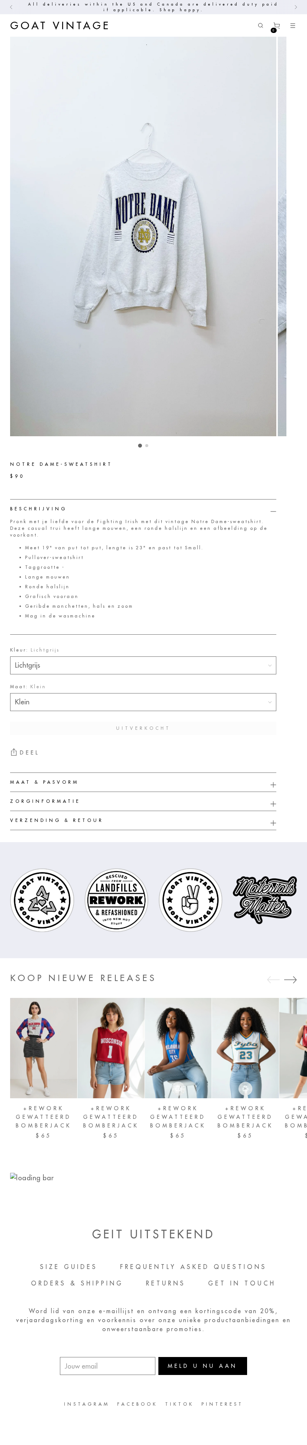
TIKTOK (179, 1404)
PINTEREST (222, 1404)
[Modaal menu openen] (293, 25)
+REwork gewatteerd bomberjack (44, 1117)
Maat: (28, 686)
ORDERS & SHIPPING (77, 1283)
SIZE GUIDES (69, 1267)
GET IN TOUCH (242, 1283)
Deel (30, 752)
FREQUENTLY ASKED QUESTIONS (193, 1267)
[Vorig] (11, 7)
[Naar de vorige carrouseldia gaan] (273, 980)
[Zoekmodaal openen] (260, 25)
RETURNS (166, 1283)
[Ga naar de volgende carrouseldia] (290, 979)
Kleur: (35, 650)
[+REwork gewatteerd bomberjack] (43, 1048)
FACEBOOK (137, 1404)
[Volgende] (296, 7)
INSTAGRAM (87, 1404)
